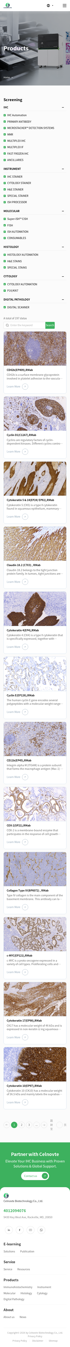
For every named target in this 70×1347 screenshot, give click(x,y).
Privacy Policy (20, 1341)
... (36, 1125)
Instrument (44, 1287)
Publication (27, 1251)
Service (8, 1269)
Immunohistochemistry (18, 1287)
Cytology (42, 1293)
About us (9, 1317)
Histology (26, 1293)
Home (7, 77)
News (23, 1317)
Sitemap (53, 1341)
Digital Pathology (14, 1299)
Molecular (9, 1293)
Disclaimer (37, 1341)
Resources (23, 1269)
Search (50, 325)
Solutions (9, 1251)
